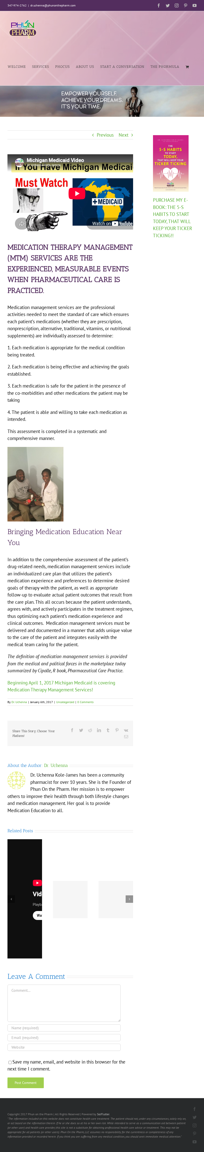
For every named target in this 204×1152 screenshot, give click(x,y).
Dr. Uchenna (19, 702)
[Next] (129, 899)
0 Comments (85, 702)
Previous (105, 135)
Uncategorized (65, 702)
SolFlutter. (103, 1114)
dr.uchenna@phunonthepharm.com (53, 5)
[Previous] (11, 899)
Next (123, 135)
